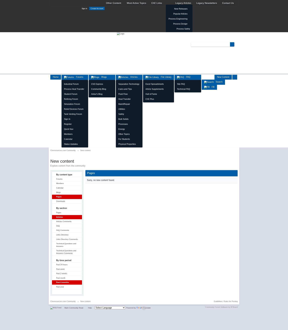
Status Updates (71, 144)
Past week (60, 269)
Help (90, 308)
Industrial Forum (71, 84)
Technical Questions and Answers (66, 245)
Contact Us (228, 3)
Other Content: (114, 3)
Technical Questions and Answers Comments (66, 252)
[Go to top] (144, 308)
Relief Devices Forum (74, 109)
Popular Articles (180, 14)
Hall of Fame (151, 94)
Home (55, 77)
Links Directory (62, 235)
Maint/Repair (124, 104)
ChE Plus (150, 99)
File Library (165, 77)
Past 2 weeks (61, 273)
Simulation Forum (72, 104)
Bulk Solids (123, 119)
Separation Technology (128, 84)
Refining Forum (71, 99)
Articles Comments (64, 221)
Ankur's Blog (96, 94)
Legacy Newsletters (206, 3)
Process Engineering (178, 19)
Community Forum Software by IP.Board (221, 307)
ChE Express (97, 84)
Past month (60, 278)
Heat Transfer (124, 99)
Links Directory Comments (67, 239)
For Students (124, 139)
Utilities (121, 109)
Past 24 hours (62, 265)
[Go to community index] (120, 33)
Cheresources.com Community (63, 301)
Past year (60, 287)
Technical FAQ (183, 89)
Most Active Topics (136, 3)
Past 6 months (62, 282)
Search (218, 82)
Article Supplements (155, 89)
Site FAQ (181, 84)
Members (68, 134)
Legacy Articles (183, 3)
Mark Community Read (73, 308)
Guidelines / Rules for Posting (226, 301)
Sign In (84, 9)
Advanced (236, 44)
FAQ (187, 77)
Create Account (97, 9)
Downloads (60, 201)
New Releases (181, 9)
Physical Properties (127, 144)
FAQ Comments (62, 230)
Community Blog (98, 89)
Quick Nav (68, 129)
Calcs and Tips (125, 89)
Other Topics (124, 134)
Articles (133, 77)
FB (212, 87)
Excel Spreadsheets (155, 84)
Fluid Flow (123, 94)
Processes (123, 124)
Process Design (180, 24)
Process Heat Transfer (74, 89)
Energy (121, 129)
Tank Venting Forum (73, 114)
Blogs (103, 77)
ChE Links (156, 3)
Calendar (68, 139)
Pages (59, 197)
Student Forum (70, 94)
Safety (121, 114)
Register (68, 124)
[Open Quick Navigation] (234, 77)
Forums (78, 77)
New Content (223, 77)
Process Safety (183, 29)
